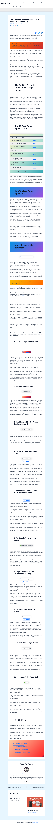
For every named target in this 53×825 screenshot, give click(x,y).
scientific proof (22, 295)
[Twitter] (13, 25)
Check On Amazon (26, 352)
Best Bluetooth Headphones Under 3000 (21, 753)
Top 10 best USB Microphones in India (20, 748)
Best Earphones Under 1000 (18, 745)
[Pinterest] (15, 25)
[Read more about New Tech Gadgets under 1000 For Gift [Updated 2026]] (35, 802)
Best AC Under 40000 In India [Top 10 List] (21, 752)
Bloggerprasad (5, 3)
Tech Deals (12, 802)
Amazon (34, 137)
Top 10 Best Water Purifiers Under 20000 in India (22, 750)
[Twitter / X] (26, 781)
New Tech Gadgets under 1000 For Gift (20, 743)
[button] (4, 9)
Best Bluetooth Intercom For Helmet (20, 746)
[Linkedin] (17, 25)
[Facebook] (10, 25)
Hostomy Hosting (35, 822)
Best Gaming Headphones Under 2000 (20, 749)
